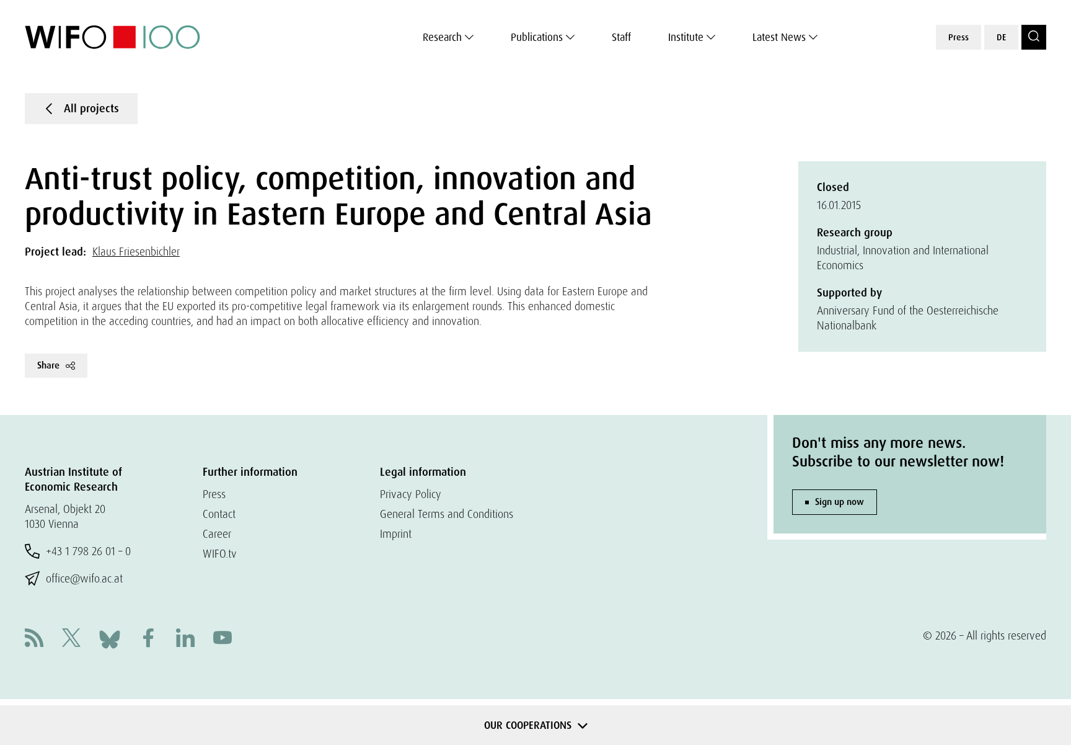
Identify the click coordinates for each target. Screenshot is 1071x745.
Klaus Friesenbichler (136, 251)
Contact (219, 514)
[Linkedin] (185, 639)
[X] (71, 639)
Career (217, 534)
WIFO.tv (220, 553)
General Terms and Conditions (446, 514)
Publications (537, 37)
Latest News (779, 37)
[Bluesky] (109, 638)
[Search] (1033, 37)
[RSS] (34, 639)
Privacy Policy (410, 494)
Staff (621, 37)
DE (1001, 37)
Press (958, 37)
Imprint (396, 534)
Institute (685, 37)
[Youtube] (222, 639)
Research (442, 37)
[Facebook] (148, 639)
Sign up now (839, 502)
